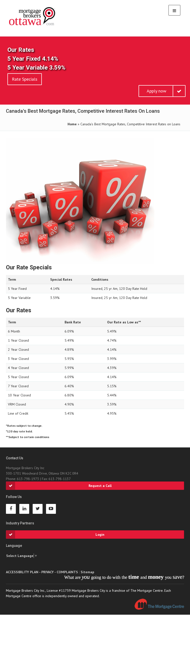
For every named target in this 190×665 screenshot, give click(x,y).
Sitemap (87, 572)
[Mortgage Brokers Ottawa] (32, 16)
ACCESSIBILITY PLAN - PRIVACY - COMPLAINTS (42, 572)
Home (72, 124)
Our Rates (20, 49)
